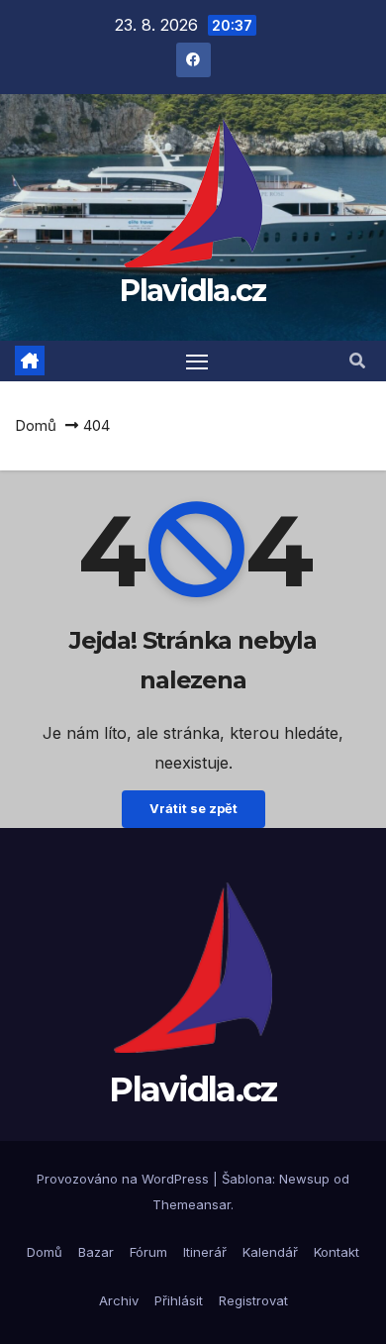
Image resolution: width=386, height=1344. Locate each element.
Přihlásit (178, 1300)
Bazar (96, 1252)
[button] (357, 360)
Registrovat (253, 1300)
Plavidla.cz (192, 290)
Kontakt (336, 1252)
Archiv (119, 1300)
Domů (35, 425)
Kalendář (270, 1252)
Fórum (148, 1252)
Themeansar (191, 1204)
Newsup (304, 1179)
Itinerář (205, 1252)
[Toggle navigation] (197, 361)
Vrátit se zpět (193, 808)
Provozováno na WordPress (125, 1179)
